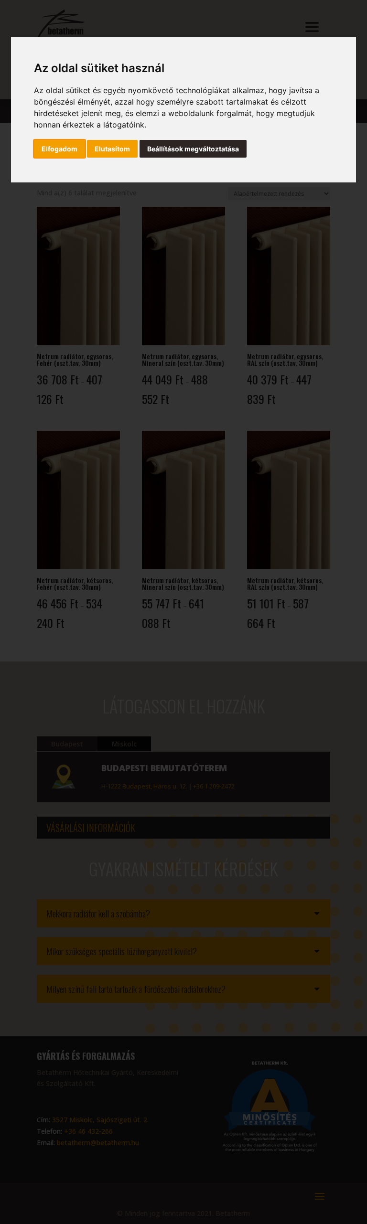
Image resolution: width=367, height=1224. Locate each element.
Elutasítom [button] (112, 149)
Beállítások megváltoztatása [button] (193, 149)
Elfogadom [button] (59, 149)
